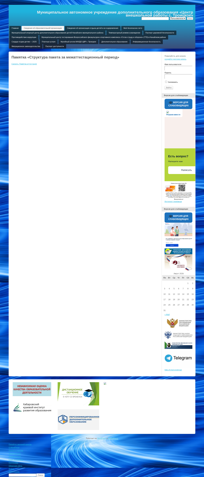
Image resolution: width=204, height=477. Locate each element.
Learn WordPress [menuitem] (16, 460)
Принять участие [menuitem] (16, 451)
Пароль (168, 73)
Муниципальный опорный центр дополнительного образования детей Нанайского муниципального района (57, 33)
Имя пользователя (173, 64)
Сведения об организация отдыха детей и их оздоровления (92, 28)
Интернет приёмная (173, 202)
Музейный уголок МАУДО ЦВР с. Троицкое (78, 42)
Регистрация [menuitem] (14, 472)
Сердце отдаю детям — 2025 (24, 42)
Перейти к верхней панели (20, 444)
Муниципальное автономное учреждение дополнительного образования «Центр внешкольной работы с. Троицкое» (115, 13)
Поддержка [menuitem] (13, 463)
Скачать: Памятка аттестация (24, 64)
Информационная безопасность (147, 42)
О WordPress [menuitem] (14, 447)
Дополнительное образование (114, 42)
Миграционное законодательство (26, 46)
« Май (167, 315)
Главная (15, 28)
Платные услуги (48, 42)
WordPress (101, 438)
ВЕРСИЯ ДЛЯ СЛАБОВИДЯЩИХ (178, 104)
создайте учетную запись (175, 59)
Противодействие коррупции (24, 37)
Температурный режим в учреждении (124, 33)
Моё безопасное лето (133, 28)
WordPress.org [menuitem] (15, 454)
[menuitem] (102, 475)
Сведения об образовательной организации (43, 28)
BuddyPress (113, 438)
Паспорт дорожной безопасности (159, 33)
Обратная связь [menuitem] (15, 466)
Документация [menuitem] (15, 457)
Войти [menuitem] (11, 469)
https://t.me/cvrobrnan (173, 370)
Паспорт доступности (54, 46)
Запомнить (173, 82)
